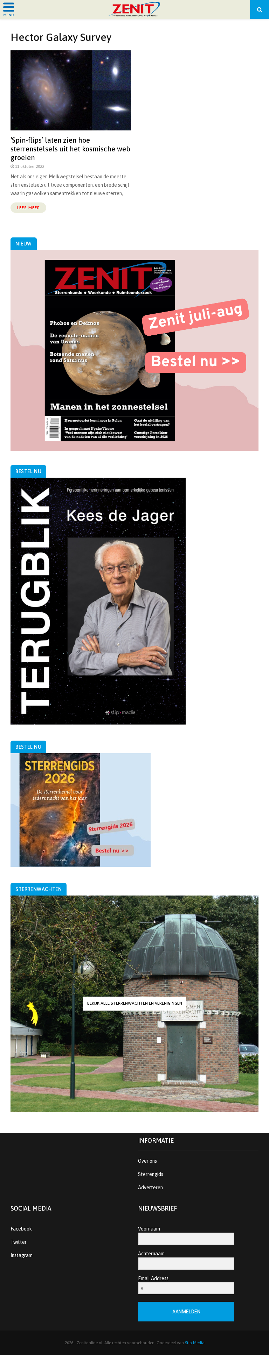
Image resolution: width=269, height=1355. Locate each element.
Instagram (22, 1255)
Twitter (19, 1242)
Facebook (21, 1229)
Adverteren (150, 1187)
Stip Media (195, 1342)
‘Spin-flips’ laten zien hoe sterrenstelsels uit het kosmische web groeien (70, 149)
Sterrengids (150, 1174)
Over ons (147, 1161)
